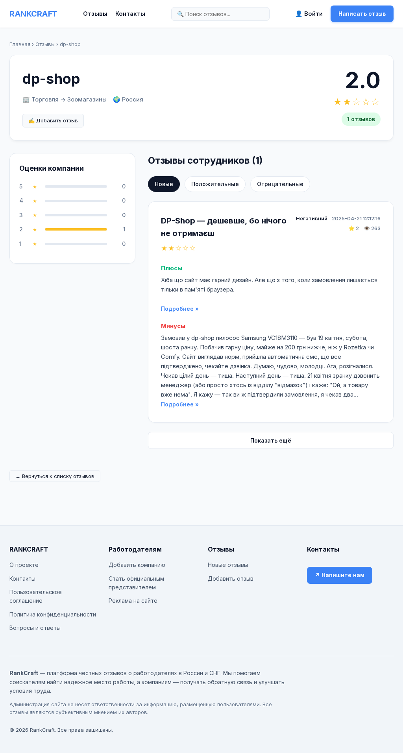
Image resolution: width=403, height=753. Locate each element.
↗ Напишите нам (339, 575)
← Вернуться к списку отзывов (54, 476)
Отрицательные (280, 184)
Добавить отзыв (230, 578)
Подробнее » (180, 308)
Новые (164, 184)
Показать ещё (270, 440)
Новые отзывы (228, 564)
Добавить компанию (137, 564)
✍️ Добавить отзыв (53, 120)
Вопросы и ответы (35, 627)
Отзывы (95, 13)
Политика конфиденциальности (52, 614)
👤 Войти (309, 13)
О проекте (24, 564)
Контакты (130, 13)
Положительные (215, 184)
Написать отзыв (362, 13)
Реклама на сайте (133, 600)
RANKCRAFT (33, 13)
